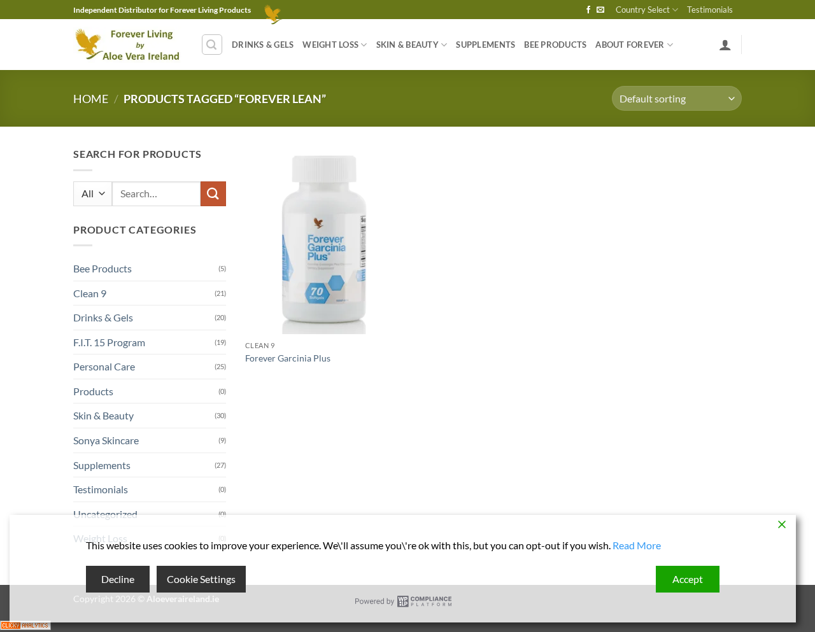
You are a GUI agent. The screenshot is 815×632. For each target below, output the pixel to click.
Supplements (485, 44)
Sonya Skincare (106, 440)
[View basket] (268, 9)
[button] (212, 44)
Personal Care (104, 366)
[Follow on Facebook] (588, 10)
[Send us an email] (600, 10)
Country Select (643, 9)
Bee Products (555, 44)
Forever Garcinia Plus (287, 358)
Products (93, 391)
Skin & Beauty (407, 44)
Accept (687, 579)
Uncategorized (105, 514)
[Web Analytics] (25, 623)
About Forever (629, 44)
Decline (117, 579)
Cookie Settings (201, 579)
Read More (637, 545)
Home (90, 99)
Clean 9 (89, 293)
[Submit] (213, 193)
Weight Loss (330, 44)
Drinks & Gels (263, 44)
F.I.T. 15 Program (109, 342)
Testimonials (710, 9)
